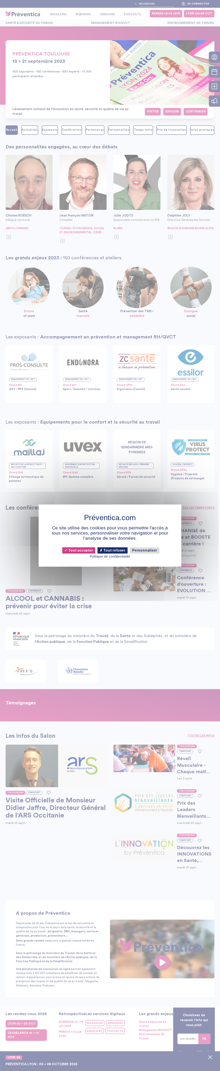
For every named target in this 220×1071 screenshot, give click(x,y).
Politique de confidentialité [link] (110, 556)
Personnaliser (144, 550)
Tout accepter (80, 550)
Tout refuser (114, 550)
